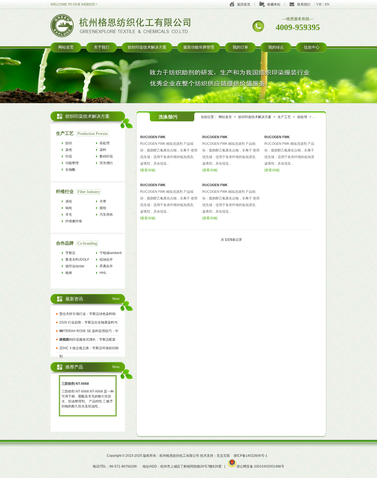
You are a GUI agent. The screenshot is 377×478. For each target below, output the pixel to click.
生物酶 (70, 170)
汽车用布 (106, 215)
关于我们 (101, 47)
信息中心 (311, 47)
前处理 (302, 117)
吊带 (103, 201)
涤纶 (68, 201)
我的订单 (240, 47)
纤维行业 (65, 191)
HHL (103, 273)
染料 (103, 150)
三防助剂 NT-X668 (75, 384)
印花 (68, 156)
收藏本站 (273, 4)
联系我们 (303, 4)
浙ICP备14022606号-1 (250, 456)
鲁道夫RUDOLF (77, 259)
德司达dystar (74, 266)
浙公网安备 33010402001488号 (260, 466)
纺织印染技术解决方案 (147, 47)
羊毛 (68, 215)
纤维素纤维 (73, 221)
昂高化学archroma (107, 266)
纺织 (68, 143)
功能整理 (72, 163)
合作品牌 (65, 243)
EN (327, 4)
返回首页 (243, 4)
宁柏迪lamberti (111, 253)
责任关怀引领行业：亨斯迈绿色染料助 (87, 314)
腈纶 (103, 208)
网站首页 (66, 47)
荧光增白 (106, 163)
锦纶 (68, 208)
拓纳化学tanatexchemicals (112, 260)
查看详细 (147, 170)
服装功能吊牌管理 (198, 47)
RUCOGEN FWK (153, 137)
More (116, 299)
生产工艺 (284, 117)
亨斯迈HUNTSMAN (74, 253)
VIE (319, 4)
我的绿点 (276, 47)
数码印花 (106, 156)
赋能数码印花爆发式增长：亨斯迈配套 (87, 339)
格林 (68, 273)
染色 (68, 150)
